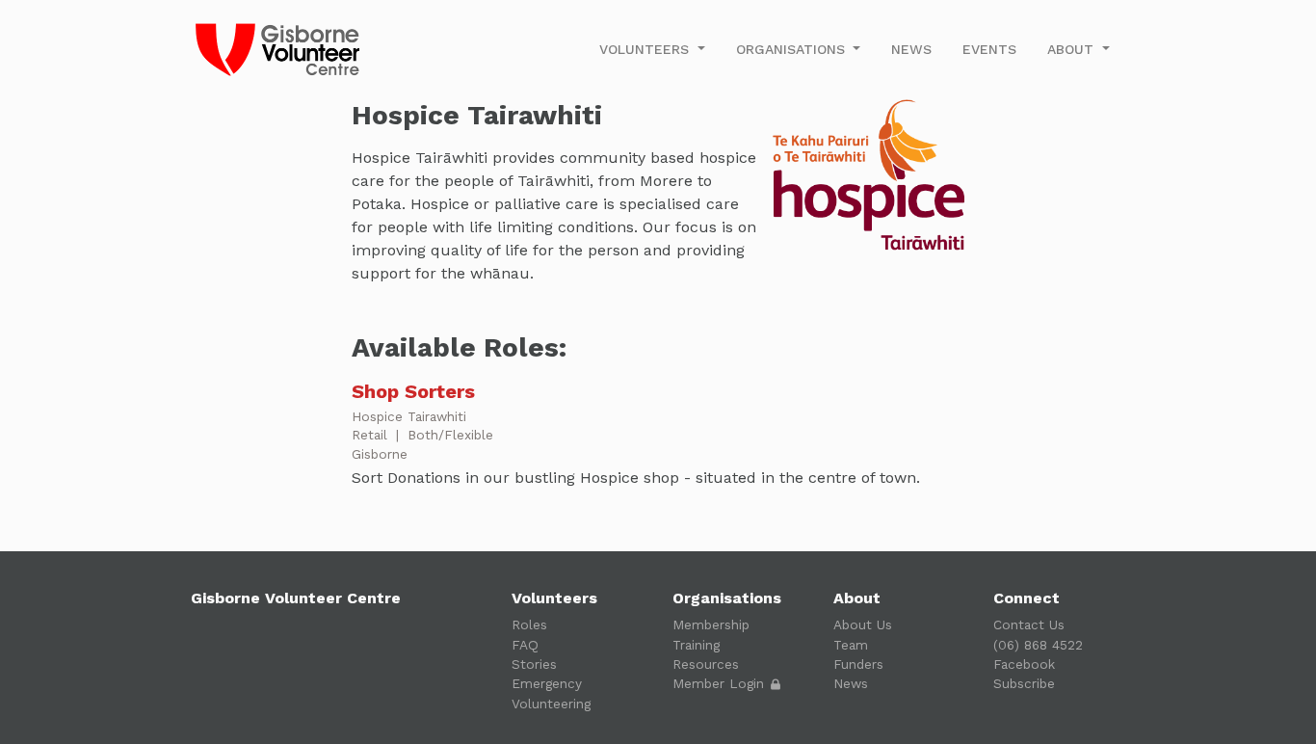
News (911, 49)
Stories (534, 664)
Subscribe (1024, 683)
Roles (529, 624)
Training (696, 644)
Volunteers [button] (646, 49)
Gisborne (380, 454)
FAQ (525, 644)
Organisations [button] (793, 49)
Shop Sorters (413, 391)
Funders (858, 664)
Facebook (1024, 664)
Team (850, 644)
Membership (711, 624)
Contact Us (1029, 624)
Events (989, 49)
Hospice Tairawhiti (409, 416)
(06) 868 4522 (1038, 644)
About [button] (1072, 49)
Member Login (720, 683)
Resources (705, 664)
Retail (372, 434)
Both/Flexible (450, 434)
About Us (862, 624)
